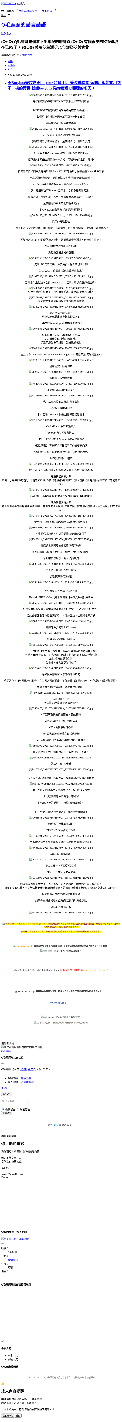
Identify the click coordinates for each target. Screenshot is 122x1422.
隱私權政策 (79, 1377)
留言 (30, 1069)
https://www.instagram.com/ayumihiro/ (70, 1023)
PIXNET (37, 1377)
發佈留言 (7, 1113)
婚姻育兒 (27, 55)
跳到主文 (6, 33)
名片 (10, 69)
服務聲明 (91, 1377)
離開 (18, 1415)
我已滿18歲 (8, 1415)
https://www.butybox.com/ (96, 970)
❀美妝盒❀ (27, 1082)
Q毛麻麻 (6, 1051)
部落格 (11, 65)
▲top (4, 1087)
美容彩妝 (26, 1078)
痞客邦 (23, 1069)
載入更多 (7, 1094)
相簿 (10, 61)
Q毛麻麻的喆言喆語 (23, 25)
